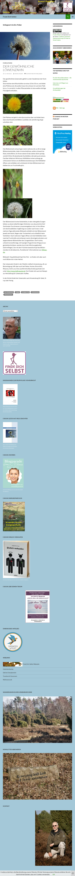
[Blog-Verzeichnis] (65, 99)
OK (54, 874)
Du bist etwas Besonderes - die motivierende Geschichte (62, 78)
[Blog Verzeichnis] (57, 99)
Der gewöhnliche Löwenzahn (18, 68)
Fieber (17, 292)
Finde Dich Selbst (9, 17)
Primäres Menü (72, 16)
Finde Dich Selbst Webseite (30, 664)
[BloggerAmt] (58, 97)
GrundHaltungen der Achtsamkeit (59, 89)
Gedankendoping (8, 669)
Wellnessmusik (7, 680)
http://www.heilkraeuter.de (16, 271)
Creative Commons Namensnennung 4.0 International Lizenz (62, 38)
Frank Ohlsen (18, 73)
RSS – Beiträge (60, 108)
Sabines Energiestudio (9, 672)
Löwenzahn (35, 292)
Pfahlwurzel (8, 294)
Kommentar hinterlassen (34, 73)
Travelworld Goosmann (10, 676)
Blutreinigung (9, 292)
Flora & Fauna (7, 63)
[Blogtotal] (65, 101)
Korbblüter (25, 292)
